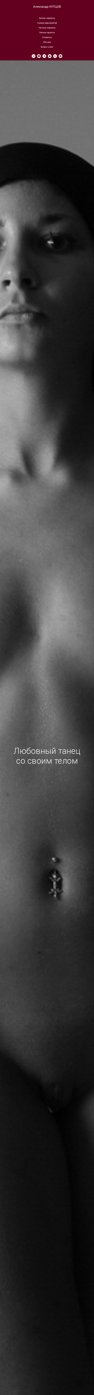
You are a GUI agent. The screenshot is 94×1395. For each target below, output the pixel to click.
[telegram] (44, 56)
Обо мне (47, 42)
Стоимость (47, 37)
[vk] (33, 56)
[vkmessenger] (60, 56)
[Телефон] (55, 56)
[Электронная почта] (50, 56)
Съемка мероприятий (47, 23)
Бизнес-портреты (47, 18)
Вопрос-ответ (47, 47)
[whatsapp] (39, 56)
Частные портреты (47, 28)
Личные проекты (47, 32)
